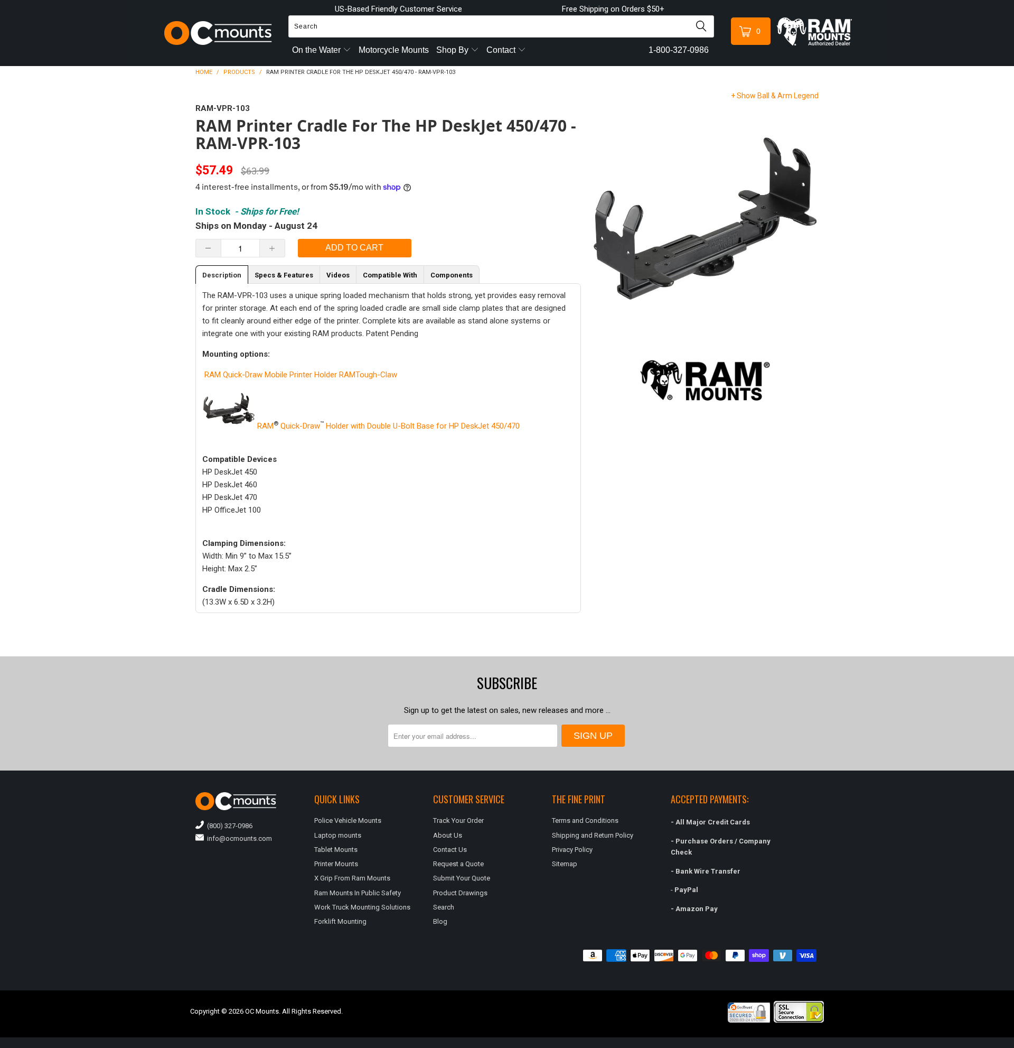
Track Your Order (458, 820)
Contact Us (450, 850)
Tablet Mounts (336, 850)
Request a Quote (458, 864)
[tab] (221, 274)
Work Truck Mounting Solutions (362, 907)
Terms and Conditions (585, 820)
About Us (447, 835)
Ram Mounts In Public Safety (357, 893)
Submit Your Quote (461, 878)
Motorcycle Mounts (394, 49)
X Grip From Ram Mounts (352, 878)
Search (443, 907)
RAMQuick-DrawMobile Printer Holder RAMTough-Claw (299, 374)
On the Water (317, 49)
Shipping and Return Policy (592, 835)
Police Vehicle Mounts (347, 820)
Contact (502, 49)
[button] (1013, 1043)
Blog (440, 921)
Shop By (453, 49)
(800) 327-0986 (228, 826)
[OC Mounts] (218, 33)
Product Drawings (460, 893)
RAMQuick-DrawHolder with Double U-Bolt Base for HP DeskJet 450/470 (387, 426)
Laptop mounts (337, 835)
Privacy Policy (572, 850)
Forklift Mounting (340, 921)
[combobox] (501, 26)
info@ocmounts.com (238, 838)
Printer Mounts (336, 864)
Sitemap (564, 864)
